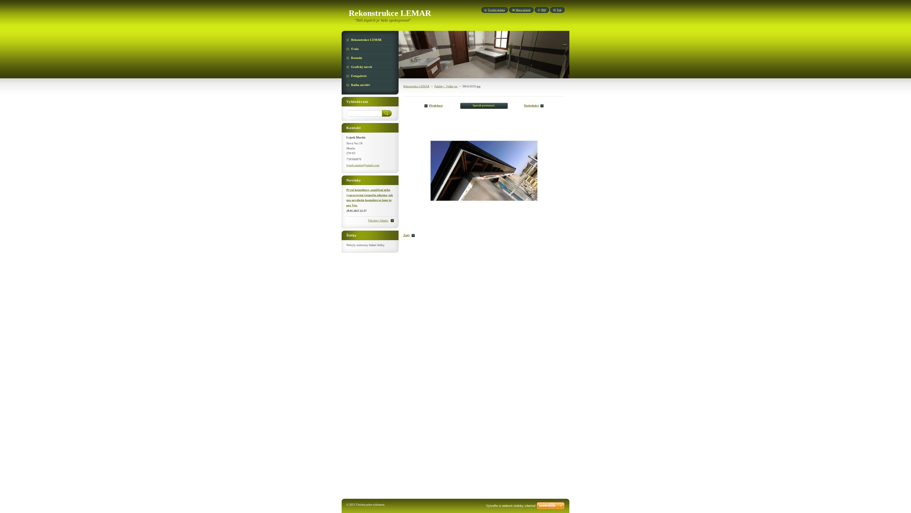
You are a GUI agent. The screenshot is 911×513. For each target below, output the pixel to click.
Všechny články (378, 220)
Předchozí (436, 105)
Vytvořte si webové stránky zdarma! (511, 506)
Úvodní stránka (496, 10)
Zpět (406, 235)
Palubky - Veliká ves (446, 86)
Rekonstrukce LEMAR (416, 86)
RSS (543, 10)
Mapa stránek (523, 10)
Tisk (559, 10)
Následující (531, 105)
